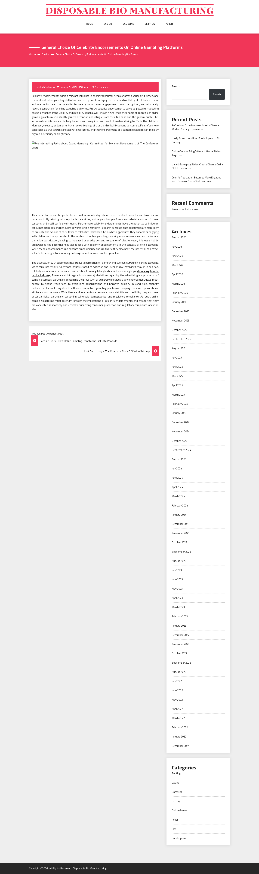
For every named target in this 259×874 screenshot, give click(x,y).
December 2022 (180, 635)
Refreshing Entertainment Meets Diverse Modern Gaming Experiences (195, 127)
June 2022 (177, 690)
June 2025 (177, 367)
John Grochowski (46, 87)
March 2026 (178, 284)
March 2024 (178, 496)
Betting (150, 24)
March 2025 (178, 395)
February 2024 (180, 505)
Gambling (128, 24)
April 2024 (177, 487)
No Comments (102, 87)
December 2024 (180, 422)
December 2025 (180, 311)
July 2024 (177, 468)
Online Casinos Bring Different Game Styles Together (196, 153)
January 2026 (179, 302)
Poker (169, 24)
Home (89, 24)
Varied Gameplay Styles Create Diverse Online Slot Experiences (198, 166)
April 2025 (177, 385)
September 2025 (181, 339)
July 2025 (177, 358)
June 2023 (177, 579)
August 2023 (179, 561)
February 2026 (180, 293)
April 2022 (177, 709)
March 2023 (178, 607)
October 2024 (179, 441)
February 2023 (180, 616)
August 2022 (179, 672)
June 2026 (177, 256)
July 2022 (177, 681)
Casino (108, 24)
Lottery (176, 801)
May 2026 (177, 265)
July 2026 (177, 247)
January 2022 (179, 737)
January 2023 (179, 626)
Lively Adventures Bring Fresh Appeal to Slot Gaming (197, 140)
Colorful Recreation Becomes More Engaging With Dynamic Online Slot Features (196, 179)
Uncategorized (180, 838)
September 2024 (181, 450)
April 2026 (177, 274)
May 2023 (177, 589)
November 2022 (181, 644)
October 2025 (179, 330)
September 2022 (181, 663)
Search (176, 86)
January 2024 (179, 515)
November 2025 (181, 320)
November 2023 (181, 533)
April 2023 (177, 598)
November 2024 (181, 431)
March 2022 (178, 718)
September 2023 (181, 552)
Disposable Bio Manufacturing (130, 10)
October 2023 (179, 542)
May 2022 (177, 700)
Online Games (179, 810)
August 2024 (179, 459)
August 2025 (179, 348)
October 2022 (179, 653)
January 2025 (179, 413)
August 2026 (179, 237)
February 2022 (180, 727)
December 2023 (180, 524)
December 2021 (180, 746)
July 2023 (177, 570)
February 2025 (180, 404)
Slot (174, 829)
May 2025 (177, 376)
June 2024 (177, 478)
